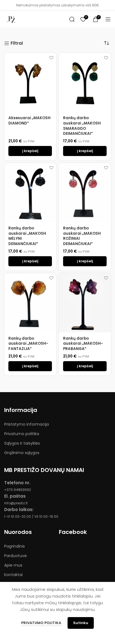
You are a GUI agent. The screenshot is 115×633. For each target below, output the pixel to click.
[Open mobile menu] (108, 19)
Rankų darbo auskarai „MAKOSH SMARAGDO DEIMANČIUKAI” (82, 125)
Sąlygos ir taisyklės (22, 443)
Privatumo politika (21, 434)
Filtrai (17, 43)
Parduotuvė (15, 555)
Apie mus (13, 565)
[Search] (72, 19)
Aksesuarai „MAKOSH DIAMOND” (29, 120)
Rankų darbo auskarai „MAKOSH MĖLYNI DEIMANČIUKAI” (27, 236)
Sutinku (80, 622)
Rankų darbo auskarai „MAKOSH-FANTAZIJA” (28, 344)
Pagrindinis (14, 546)
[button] (30, 151)
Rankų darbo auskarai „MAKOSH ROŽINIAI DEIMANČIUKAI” (82, 236)
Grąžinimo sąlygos (21, 452)
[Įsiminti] (51, 58)
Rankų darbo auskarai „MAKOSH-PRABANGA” (83, 344)
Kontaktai (13, 574)
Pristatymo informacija (26, 424)
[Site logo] (11, 19)
